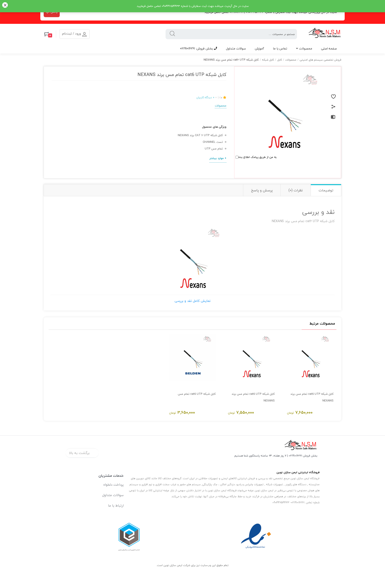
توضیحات (326, 190)
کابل (279, 59)
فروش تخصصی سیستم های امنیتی (320, 59)
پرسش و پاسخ (262, 190)
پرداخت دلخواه (113, 484)
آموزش (259, 48)
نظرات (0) (296, 190)
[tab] (326, 190)
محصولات (305, 48)
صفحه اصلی (329, 48)
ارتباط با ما (116, 505)
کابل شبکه (268, 59)
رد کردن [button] (5, 5)
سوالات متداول (236, 48)
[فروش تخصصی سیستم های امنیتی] (324, 34)
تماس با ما (280, 48)
